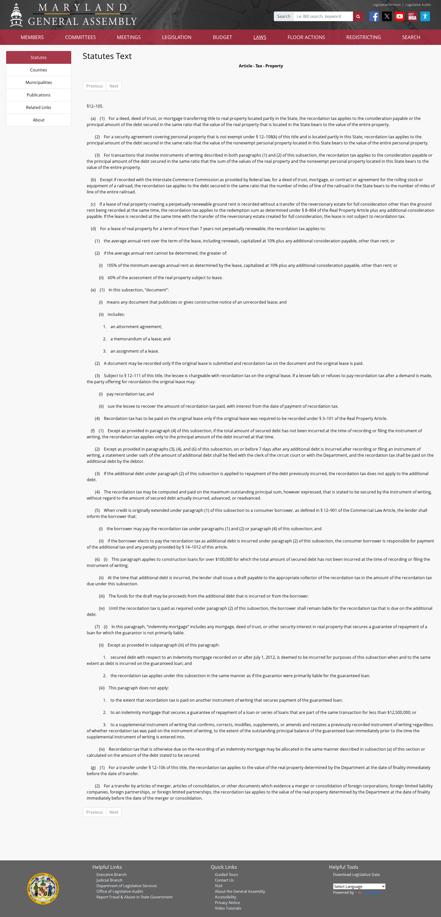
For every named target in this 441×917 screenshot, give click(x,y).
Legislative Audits (418, 4)
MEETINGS (129, 37)
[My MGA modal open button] (411, 16)
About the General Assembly (240, 891)
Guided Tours (226, 874)
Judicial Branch (109, 880)
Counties (38, 70)
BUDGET (222, 37)
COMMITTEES (80, 37)
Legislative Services (387, 4)
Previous (94, 86)
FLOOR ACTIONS (306, 37)
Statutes (39, 57)
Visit (218, 885)
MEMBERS (32, 37)
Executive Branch (111, 874)
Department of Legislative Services (126, 885)
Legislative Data (366, 874)
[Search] (358, 16)
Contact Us (224, 880)
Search (283, 16)
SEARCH (411, 37)
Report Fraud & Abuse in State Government (134, 896)
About (39, 120)
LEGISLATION (176, 37)
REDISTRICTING (363, 37)
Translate (372, 892)
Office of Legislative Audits (119, 891)
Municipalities (39, 82)
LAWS (259, 37)
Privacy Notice (227, 902)
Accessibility (225, 896)
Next (113, 86)
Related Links (38, 107)
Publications (39, 95)
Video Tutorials (228, 908)
